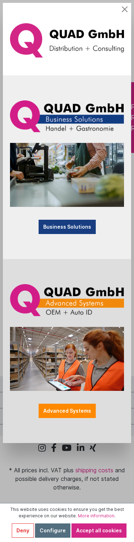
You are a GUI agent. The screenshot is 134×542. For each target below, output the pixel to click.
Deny (22, 530)
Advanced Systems (67, 411)
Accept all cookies (99, 530)
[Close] (124, 9)
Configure (53, 530)
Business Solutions (67, 227)
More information (96, 515)
